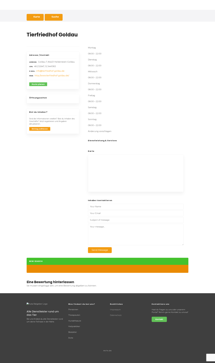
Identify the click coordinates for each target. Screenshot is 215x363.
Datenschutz (116, 315)
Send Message (100, 250)
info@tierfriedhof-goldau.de (50, 71)
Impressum (115, 310)
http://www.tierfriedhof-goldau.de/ (52, 75)
